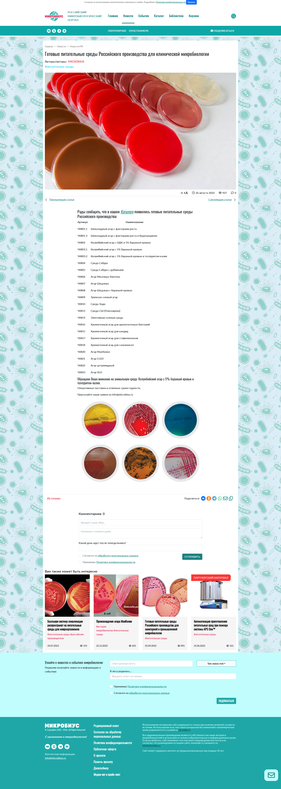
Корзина (194, 16)
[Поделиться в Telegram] (214, 498)
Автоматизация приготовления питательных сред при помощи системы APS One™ (211, 625)
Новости (128, 16)
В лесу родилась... (121, 671)
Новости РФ (76, 46)
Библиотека (176, 16)
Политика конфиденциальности (113, 743)
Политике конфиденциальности (171, 2)
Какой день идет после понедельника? (102, 542)
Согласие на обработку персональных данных (107, 734)
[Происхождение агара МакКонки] (116, 595)
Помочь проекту (103, 762)
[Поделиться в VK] (203, 498)
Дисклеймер (101, 768)
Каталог (159, 16)
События (143, 16)
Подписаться (224, 30)
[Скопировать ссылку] (231, 498)
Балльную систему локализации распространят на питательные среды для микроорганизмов (65, 625)
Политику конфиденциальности (115, 562)
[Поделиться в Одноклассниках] (209, 498)
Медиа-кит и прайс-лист (107, 774)
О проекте (100, 755)
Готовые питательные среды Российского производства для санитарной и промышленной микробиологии (162, 627)
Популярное (117, 30)
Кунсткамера (138, 30)
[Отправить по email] (225, 498)
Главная (113, 16)
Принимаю (140, 686)
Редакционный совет (106, 725)
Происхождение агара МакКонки (114, 621)
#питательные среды (59, 66)
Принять (191, 2)
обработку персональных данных (118, 555)
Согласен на (142, 692)
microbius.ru (184, 730)
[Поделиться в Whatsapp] (220, 498)
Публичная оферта (105, 749)
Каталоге (127, 211)
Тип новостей (215, 663)
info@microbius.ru (55, 757)
